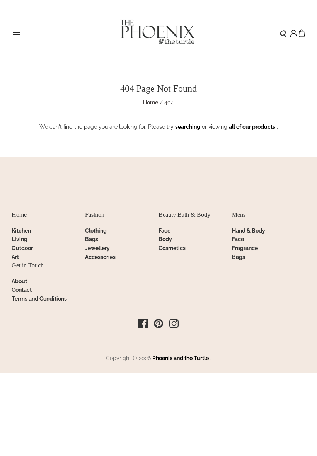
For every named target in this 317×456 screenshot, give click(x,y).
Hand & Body (248, 231)
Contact (22, 290)
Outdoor (22, 248)
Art (15, 257)
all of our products (252, 127)
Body (165, 239)
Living (19, 239)
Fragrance (245, 248)
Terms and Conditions (39, 299)
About (19, 281)
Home (150, 102)
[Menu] (16, 33)
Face (164, 231)
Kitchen (21, 231)
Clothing (96, 231)
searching (187, 127)
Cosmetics (172, 248)
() (301, 33)
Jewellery (97, 248)
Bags (91, 239)
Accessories (100, 257)
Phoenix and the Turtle (180, 358)
